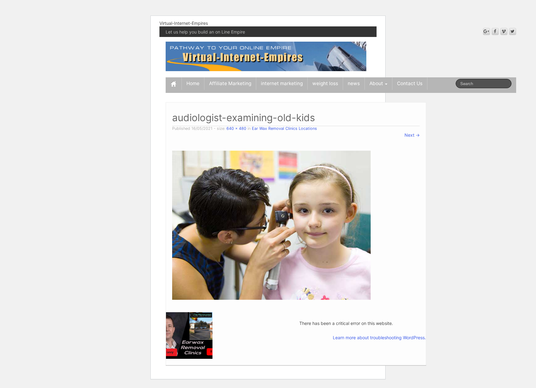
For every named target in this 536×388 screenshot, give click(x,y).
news (354, 83)
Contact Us (409, 83)
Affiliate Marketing (230, 83)
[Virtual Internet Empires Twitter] (512, 31)
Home (192, 83)
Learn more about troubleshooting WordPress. (379, 337)
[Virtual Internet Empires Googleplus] (486, 31)
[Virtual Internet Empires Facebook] (495, 31)
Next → (412, 135)
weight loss (325, 83)
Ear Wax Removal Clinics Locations (284, 128)
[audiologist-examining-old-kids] (271, 224)
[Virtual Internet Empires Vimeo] (503, 31)
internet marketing (282, 83)
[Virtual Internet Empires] (266, 55)
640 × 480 (236, 128)
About (376, 83)
